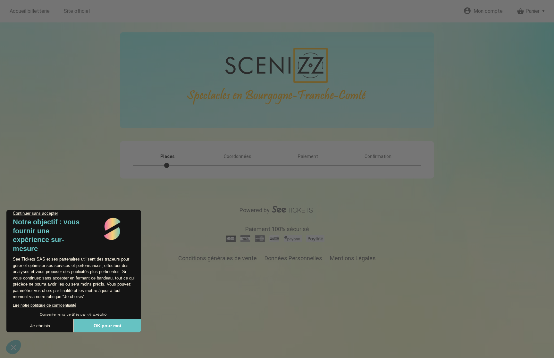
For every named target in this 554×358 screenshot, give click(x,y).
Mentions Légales (353, 258)
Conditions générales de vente (217, 258)
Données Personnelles (293, 258)
